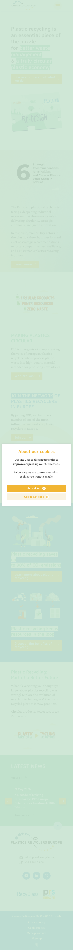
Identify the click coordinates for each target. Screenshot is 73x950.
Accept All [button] (34, 488)
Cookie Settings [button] (34, 496)
